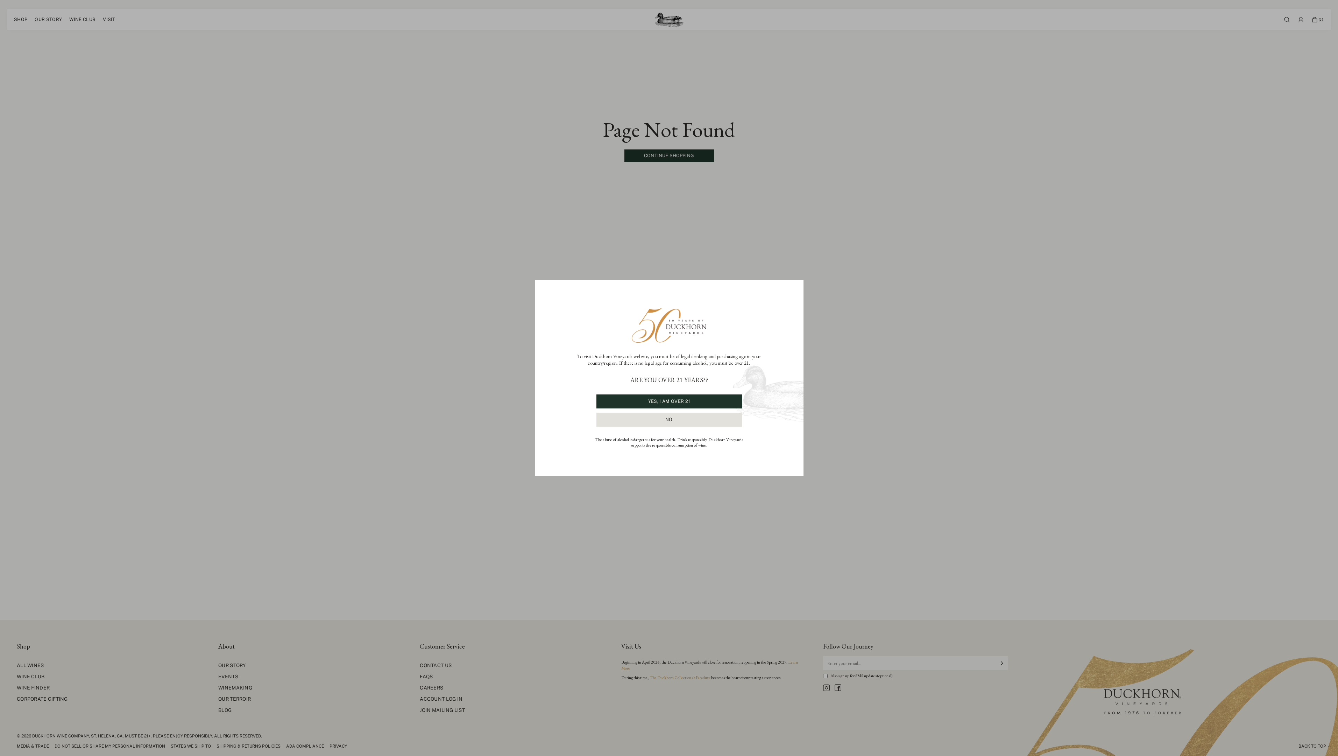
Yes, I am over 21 (669, 401)
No (669, 419)
